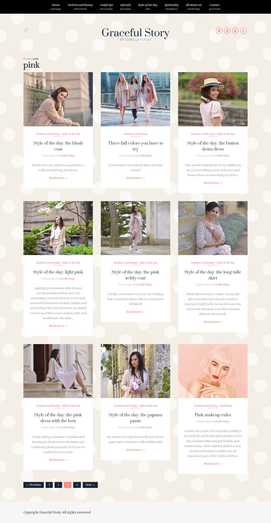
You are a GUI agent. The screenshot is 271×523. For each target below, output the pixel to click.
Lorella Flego (67, 155)
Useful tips (106, 6)
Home (56, 6)
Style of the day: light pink (58, 272)
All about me (194, 6)
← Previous (33, 485)
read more (58, 95)
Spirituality (172, 6)
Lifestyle (125, 6)
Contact (214, 6)
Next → (90, 485)
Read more (58, 178)
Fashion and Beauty (80, 6)
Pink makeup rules (213, 415)
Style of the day (148, 6)
